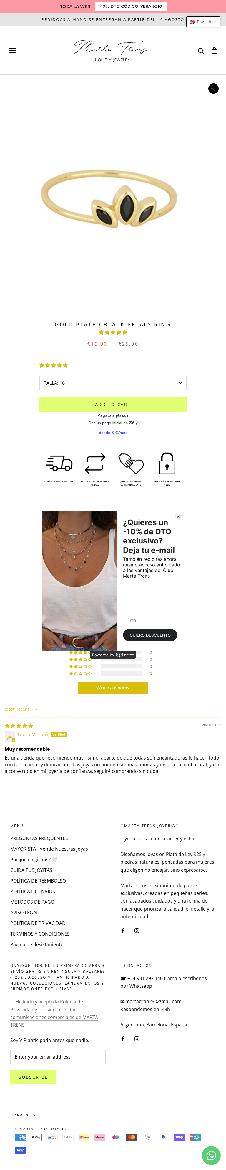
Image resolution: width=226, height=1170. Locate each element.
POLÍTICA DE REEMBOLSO (38, 881)
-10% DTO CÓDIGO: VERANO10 (130, 6)
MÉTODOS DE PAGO (32, 902)
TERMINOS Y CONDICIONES (40, 934)
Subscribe (33, 1077)
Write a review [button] (113, 687)
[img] (19, 725)
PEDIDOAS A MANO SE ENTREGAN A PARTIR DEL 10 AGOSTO (113, 19)
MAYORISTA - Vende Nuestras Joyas (49, 849)
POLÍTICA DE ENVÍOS (32, 891)
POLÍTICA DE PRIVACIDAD (38, 923)
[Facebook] (122, 930)
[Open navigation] (12, 50)
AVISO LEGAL (24, 912)
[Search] (201, 50)
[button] (113, 332)
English (23, 1115)
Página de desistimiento (37, 944)
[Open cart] (214, 50)
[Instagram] (136, 930)
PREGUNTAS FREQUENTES (39, 838)
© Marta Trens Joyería (40, 1128)
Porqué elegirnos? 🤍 (34, 859)
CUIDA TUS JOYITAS (31, 870)
